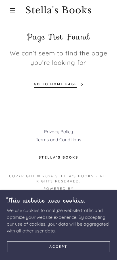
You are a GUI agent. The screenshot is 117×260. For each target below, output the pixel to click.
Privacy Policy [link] (58, 131)
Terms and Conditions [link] (58, 139)
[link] (58, 10)
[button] (9, 10)
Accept (58, 246)
